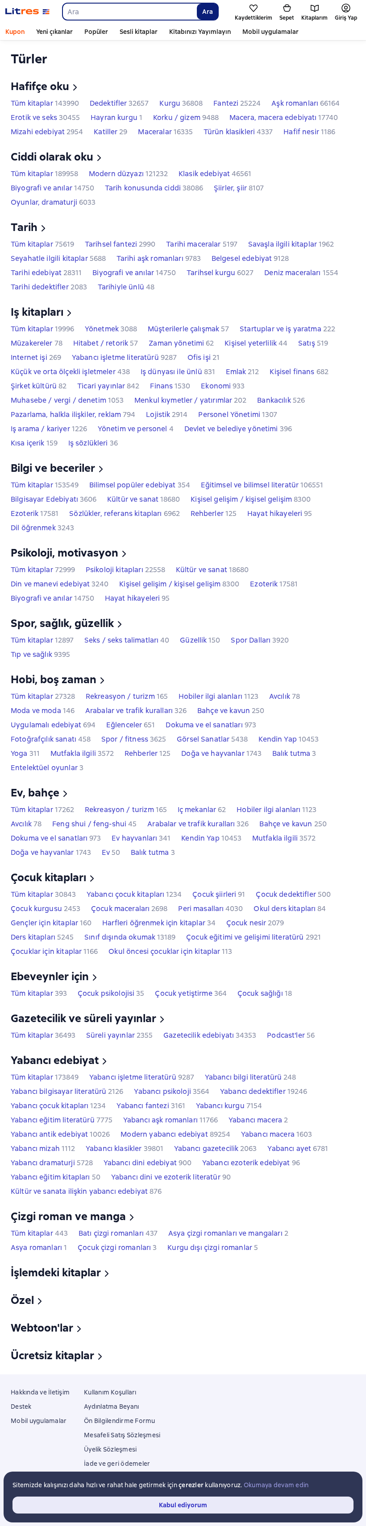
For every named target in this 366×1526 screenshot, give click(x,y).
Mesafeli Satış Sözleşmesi (122, 1435)
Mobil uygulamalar (270, 32)
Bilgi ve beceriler (53, 468)
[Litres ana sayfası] (27, 11)
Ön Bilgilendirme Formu (119, 1421)
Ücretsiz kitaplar (52, 1355)
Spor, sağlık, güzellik (62, 623)
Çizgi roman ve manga (68, 1216)
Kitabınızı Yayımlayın (200, 32)
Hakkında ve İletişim (40, 1392)
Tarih (24, 227)
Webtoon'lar (42, 1328)
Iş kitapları (37, 312)
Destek (21, 1406)
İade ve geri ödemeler (117, 1464)
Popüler (96, 32)
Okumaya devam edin (276, 1485)
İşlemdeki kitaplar (56, 1272)
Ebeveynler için (50, 976)
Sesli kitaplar (139, 32)
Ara (207, 12)
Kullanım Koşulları (110, 1392)
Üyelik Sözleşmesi (110, 1449)
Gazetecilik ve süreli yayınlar (83, 1018)
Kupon (15, 32)
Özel (22, 1300)
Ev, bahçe (35, 793)
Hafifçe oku (40, 86)
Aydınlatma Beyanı (111, 1406)
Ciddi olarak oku (52, 157)
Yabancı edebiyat (55, 1060)
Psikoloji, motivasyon (64, 553)
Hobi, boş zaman (53, 679)
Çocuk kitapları (48, 877)
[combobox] (129, 12)
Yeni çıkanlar (54, 32)
